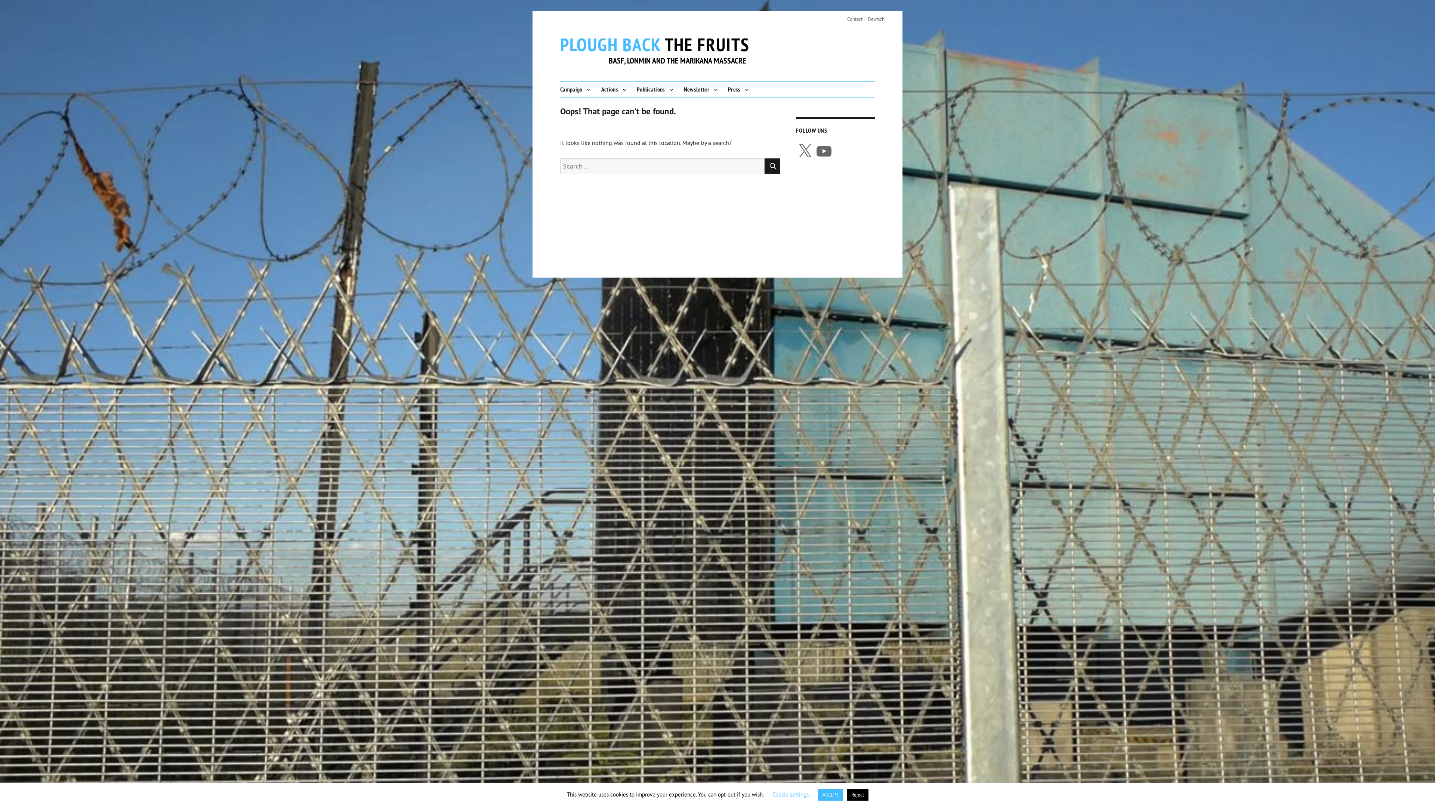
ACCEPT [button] (831, 795)
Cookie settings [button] (790, 794)
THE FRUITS (655, 44)
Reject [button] (857, 795)
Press (734, 89)
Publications (651, 89)
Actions (609, 89)
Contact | (856, 19)
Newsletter (696, 89)
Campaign (571, 89)
